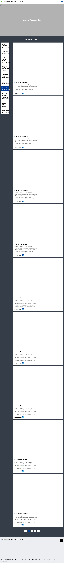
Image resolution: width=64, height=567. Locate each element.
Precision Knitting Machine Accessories (5, 96)
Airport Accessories (5, 88)
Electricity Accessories (5, 52)
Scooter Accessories (5, 82)
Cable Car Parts (4, 104)
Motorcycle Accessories (5, 111)
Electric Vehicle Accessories (5, 45)
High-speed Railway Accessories (5, 60)
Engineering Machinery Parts (5, 68)
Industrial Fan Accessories (5, 76)
